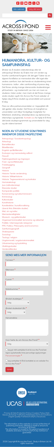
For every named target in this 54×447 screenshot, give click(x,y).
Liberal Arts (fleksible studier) (15, 208)
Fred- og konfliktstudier (12, 162)
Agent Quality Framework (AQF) (22, 416)
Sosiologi (6, 234)
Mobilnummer (12, 289)
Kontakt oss (29, 117)
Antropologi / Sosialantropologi (16, 138)
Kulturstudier (7, 199)
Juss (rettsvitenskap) (11, 185)
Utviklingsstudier (9, 246)
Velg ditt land (35, 9)
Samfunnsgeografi (10, 228)
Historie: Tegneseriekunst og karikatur (19, 179)
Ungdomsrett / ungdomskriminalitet (18, 240)
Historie (5, 170)
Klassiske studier (9, 188)
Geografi (6, 167)
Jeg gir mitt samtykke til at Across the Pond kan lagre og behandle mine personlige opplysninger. (26, 353)
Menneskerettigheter (11, 214)
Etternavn (10, 269)
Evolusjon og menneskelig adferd (17, 153)
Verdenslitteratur (9, 249)
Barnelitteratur (8, 144)
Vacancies (41, 416)
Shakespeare (8, 231)
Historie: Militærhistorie (12, 176)
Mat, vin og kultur (9, 211)
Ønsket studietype (14, 298)
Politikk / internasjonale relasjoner (17, 223)
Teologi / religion (9, 237)
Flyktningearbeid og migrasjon (16, 159)
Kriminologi (7, 196)
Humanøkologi (9, 182)
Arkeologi (6, 141)
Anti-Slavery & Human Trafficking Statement (26, 414)
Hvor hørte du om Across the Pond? (22, 340)
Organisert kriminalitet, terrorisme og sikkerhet (23, 220)
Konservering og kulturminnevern (17, 194)
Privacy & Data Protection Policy (17, 413)
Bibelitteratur (7, 147)
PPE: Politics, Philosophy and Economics (20, 226)
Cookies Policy (39, 413)
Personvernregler (13, 356)
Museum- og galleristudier (14, 217)
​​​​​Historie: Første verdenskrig (14, 173)
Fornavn (9, 260)
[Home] (20, 25)
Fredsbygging (8, 164)
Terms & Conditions (44, 415)
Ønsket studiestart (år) (15, 308)
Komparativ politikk (10, 191)
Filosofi (5, 156)
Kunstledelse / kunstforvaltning (15, 205)
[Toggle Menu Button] (48, 27)
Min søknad (19, 9)
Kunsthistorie (7, 202)
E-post (9, 279)
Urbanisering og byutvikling (14, 243)
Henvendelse (11, 318)
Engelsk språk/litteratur (12, 150)
